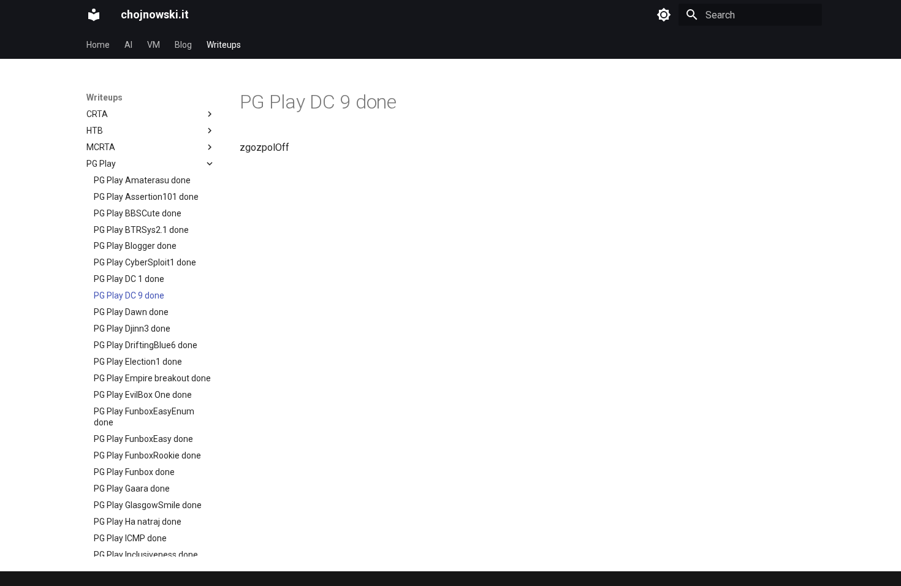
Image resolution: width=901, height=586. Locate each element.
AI (128, 45)
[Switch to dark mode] (664, 14)
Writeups (224, 45)
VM (153, 45)
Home (98, 45)
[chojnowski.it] (94, 14)
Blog (183, 45)
